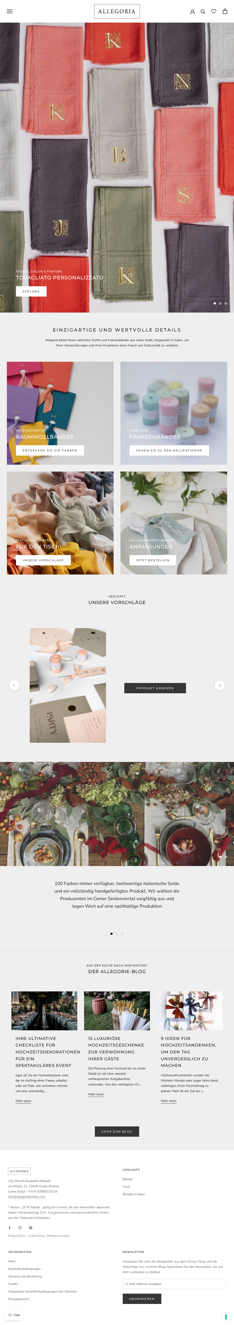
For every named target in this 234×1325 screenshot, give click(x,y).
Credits (13, 1284)
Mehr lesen (23, 1101)
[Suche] (203, 11)
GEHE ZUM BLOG (116, 1131)
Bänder (128, 1179)
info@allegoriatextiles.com (26, 1197)
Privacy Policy (16, 1236)
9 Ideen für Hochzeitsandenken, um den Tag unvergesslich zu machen (188, 1052)
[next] (220, 685)
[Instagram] (20, 1227)
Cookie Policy (36, 1236)
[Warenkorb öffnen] (225, 11)
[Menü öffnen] (9, 11)
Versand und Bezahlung (25, 1276)
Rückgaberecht (18, 1299)
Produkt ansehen (155, 688)
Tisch (126, 1187)
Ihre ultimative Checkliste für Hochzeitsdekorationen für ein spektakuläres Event (48, 1052)
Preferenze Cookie (58, 1236)
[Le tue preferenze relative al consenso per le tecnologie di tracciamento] (226, 1317)
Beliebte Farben (134, 1194)
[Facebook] (9, 1227)
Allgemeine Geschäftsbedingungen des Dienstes (42, 1291)
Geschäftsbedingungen (24, 1269)
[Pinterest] (30, 1227)
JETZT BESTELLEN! (40, 291)
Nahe (11, 1261)
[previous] (14, 685)
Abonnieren (142, 1299)
